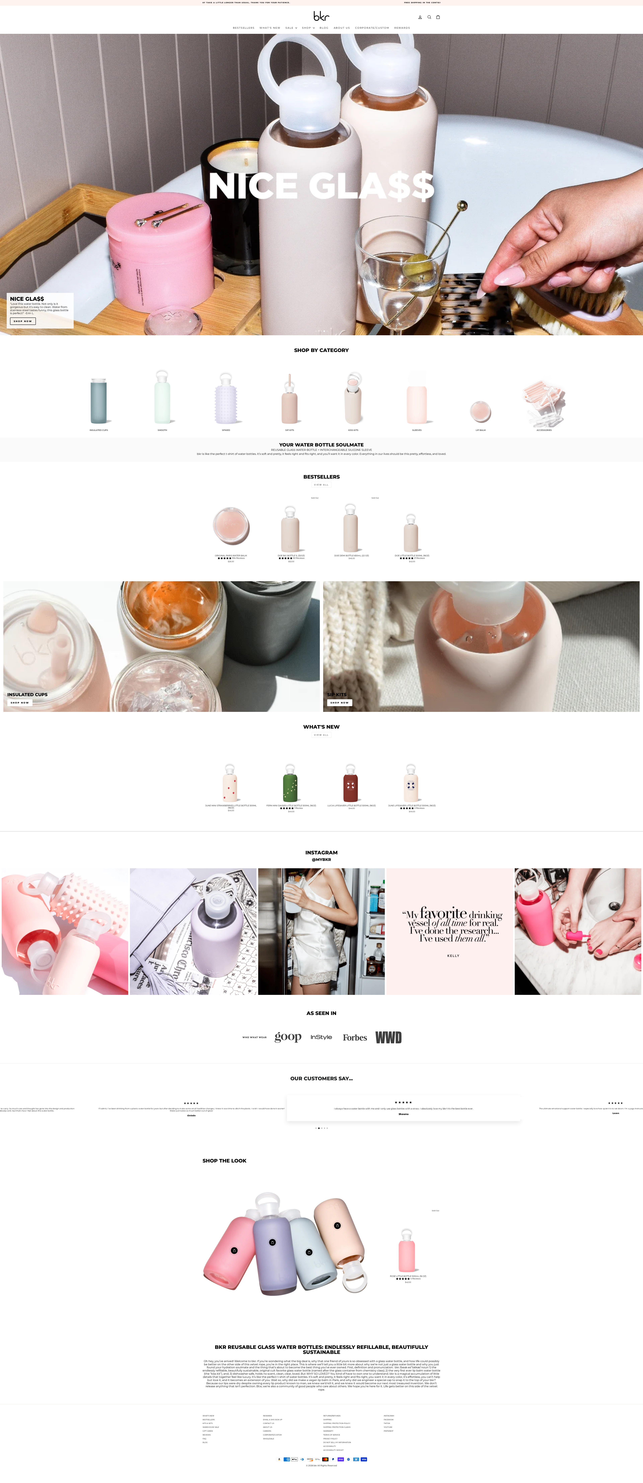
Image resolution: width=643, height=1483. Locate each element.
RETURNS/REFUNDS (331, 1416)
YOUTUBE (388, 1427)
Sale (290, 27)
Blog (324, 27)
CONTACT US (268, 1423)
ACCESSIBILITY (329, 1446)
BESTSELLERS (209, 1420)
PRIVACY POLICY (330, 1439)
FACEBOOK (389, 1420)
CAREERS (267, 1431)
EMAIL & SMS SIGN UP (272, 1420)
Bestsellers (244, 27)
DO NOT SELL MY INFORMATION (337, 1442)
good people (306, 1386)
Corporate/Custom (372, 27)
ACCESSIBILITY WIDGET (333, 1450)
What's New (270, 27)
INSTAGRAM (389, 1416)
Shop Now (20, 702)
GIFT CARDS (208, 1431)
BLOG (205, 1442)
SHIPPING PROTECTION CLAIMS (336, 1427)
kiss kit (215, 1373)
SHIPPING (327, 1420)
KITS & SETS (208, 1423)
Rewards (402, 27)
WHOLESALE (268, 1439)
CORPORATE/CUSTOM (272, 1435)
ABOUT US (267, 1427)
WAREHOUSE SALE (211, 1427)
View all (321, 484)
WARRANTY (328, 1431)
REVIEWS (207, 1435)
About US (342, 27)
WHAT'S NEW (208, 1416)
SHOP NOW (23, 321)
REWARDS (267, 1416)
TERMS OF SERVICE (331, 1435)
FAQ (204, 1439)
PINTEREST (388, 1431)
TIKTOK (387, 1423)
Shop (307, 27)
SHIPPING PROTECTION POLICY (336, 1423)
